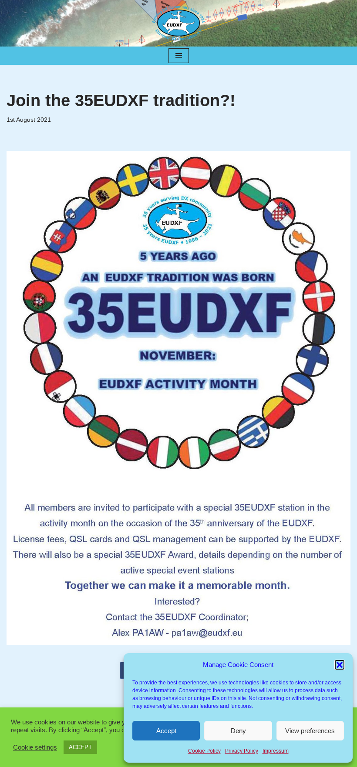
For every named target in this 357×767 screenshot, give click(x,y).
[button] (339, 664)
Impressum (276, 751)
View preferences (310, 730)
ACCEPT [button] (80, 747)
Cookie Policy (204, 751)
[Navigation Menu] (178, 55)
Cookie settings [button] (35, 747)
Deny (238, 730)
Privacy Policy (241, 751)
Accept (166, 730)
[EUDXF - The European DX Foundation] (178, 23)
